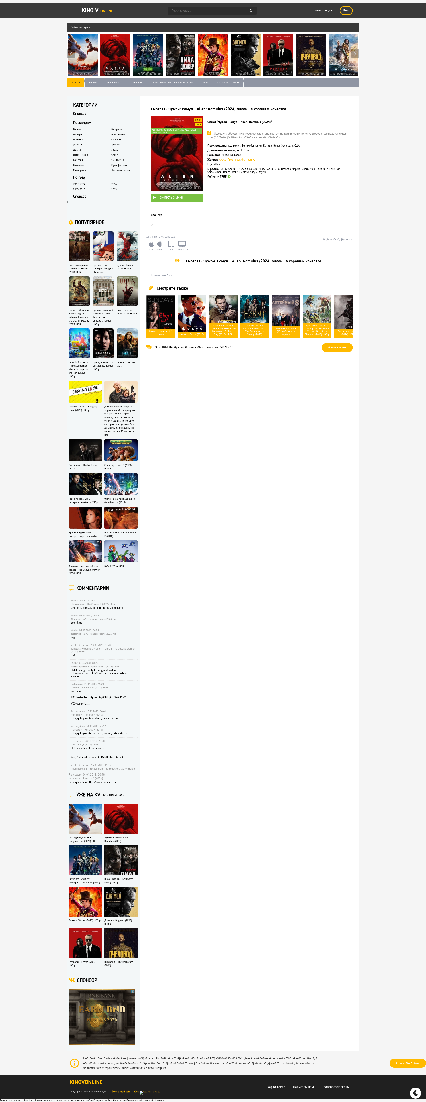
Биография (117, 129)
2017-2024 (79, 184)
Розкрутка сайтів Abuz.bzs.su (109, 1100)
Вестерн (77, 134)
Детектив (78, 144)
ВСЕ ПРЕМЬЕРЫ (113, 795)
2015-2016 (79, 189)
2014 (114, 184)
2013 (114, 189)
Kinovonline (86, 1082)
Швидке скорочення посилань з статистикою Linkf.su (63, 1100)
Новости (137, 82)
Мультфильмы (119, 165)
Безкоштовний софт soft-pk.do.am (145, 1100)
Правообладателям (228, 82)
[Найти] (251, 11)
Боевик (77, 129)
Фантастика (248, 159)
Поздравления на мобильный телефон (173, 82)
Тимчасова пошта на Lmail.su (16, 1100)
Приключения (118, 134)
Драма (77, 150)
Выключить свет (161, 275)
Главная (75, 82)
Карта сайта (276, 1087)
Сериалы (116, 139)
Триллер (115, 144)
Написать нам (303, 1087)
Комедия (78, 160)
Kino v (97, 11)
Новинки (93, 82)
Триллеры (234, 159)
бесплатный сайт (121, 1091)
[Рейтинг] (229, 176)
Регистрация (323, 10)
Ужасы (223, 159)
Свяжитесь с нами (407, 1063)
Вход (346, 10)
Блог (205, 82)
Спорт (114, 155)
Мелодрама (79, 170)
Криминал (78, 165)
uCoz (136, 1091)
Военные (78, 139)
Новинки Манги (115, 82)
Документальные (120, 170)
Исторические (80, 155)
